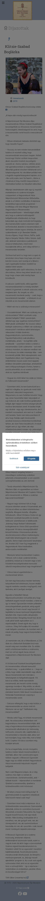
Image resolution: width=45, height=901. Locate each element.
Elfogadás (31, 459)
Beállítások (14, 459)
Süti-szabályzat (22, 467)
